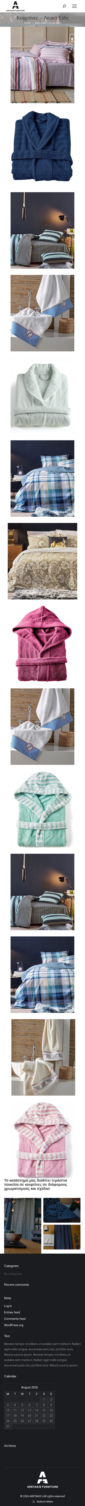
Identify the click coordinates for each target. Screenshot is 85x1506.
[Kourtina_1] (61, 1210)
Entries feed (12, 1312)
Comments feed (15, 1318)
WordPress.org (13, 1325)
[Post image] (42, 65)
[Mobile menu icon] (74, 6)
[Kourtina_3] (22, 1226)
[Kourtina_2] (61, 1237)
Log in (8, 1306)
